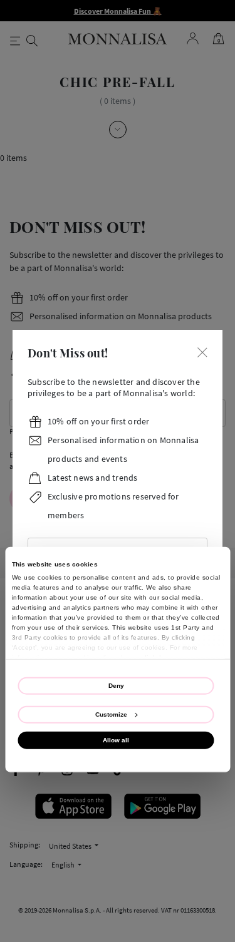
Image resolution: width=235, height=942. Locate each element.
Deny (116, 685)
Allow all (116, 740)
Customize (111, 713)
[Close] (202, 351)
